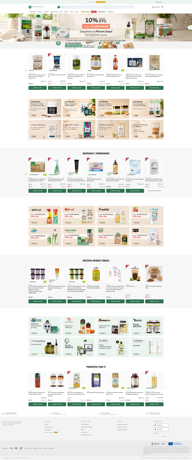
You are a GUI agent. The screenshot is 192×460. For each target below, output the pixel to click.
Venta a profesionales (122, 424)
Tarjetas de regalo (51, 432)
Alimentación (33, 11)
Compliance (47, 429)
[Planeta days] (79, 216)
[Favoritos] (45, 54)
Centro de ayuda (104, 414)
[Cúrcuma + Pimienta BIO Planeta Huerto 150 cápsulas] (147, 129)
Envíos (82, 429)
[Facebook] (155, 436)
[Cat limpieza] (44, 237)
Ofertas (94, 12)
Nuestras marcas (49, 427)
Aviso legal (144, 458)
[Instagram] (158, 436)
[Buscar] (58, 7)
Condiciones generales (169, 458)
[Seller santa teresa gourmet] (79, 326)
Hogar (76, 11)
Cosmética (46, 11)
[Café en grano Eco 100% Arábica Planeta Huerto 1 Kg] (79, 129)
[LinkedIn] (161, 436)
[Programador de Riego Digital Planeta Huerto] (79, 109)
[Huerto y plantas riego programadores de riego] (44, 326)
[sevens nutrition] (147, 326)
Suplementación (54, 11)
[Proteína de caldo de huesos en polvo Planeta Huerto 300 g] (44, 109)
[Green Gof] (79, 347)
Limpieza (40, 11)
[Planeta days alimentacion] (79, 237)
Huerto (72, 11)
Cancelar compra (186, 458)
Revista (46, 424)
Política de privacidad (153, 458)
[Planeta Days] (96, 27)
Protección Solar (85, 12)
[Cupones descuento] (96, 45)
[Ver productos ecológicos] (122, 175)
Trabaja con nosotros (122, 429)
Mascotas (66, 11)
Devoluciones (84, 432)
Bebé (61, 11)
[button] (162, 7)
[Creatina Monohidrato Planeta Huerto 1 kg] (44, 129)
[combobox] (96, 7)
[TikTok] (168, 436)
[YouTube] (165, 436)
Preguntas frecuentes (86, 435)
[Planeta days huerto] (44, 216)
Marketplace (111, 11)
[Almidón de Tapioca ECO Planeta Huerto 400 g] (113, 129)
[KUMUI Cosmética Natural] (113, 347)
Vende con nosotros (122, 427)
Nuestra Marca (101, 12)
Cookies (160, 458)
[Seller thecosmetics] (44, 347)
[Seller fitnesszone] (113, 326)
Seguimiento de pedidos (86, 427)
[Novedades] (113, 109)
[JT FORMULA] (147, 347)
